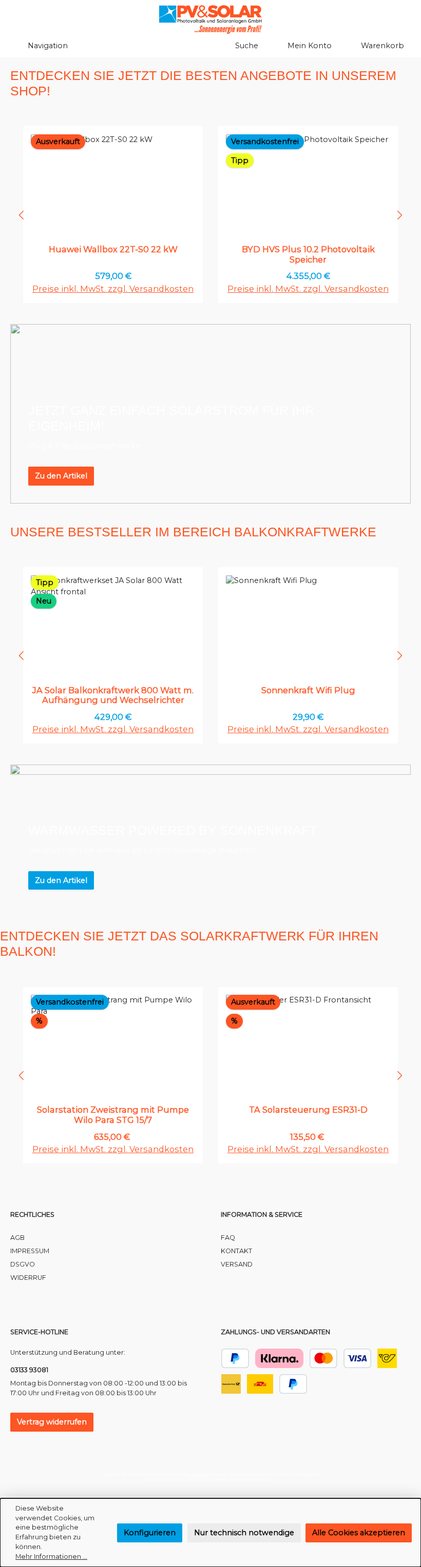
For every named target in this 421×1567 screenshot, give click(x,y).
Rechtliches (32, 1214)
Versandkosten (196, 1474)
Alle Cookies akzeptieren (358, 1532)
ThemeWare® (260, 1479)
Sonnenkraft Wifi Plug (308, 690)
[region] (210, 214)
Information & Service (261, 1214)
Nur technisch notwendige (244, 1532)
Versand (237, 1264)
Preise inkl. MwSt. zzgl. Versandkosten (113, 289)
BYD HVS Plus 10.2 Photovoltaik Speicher (308, 255)
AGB (17, 1237)
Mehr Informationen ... (51, 1556)
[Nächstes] (399, 215)
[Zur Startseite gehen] (210, 19)
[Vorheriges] (21, 215)
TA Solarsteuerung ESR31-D (308, 1110)
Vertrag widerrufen (52, 1422)
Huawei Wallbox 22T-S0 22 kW (113, 249)
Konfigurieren (150, 1532)
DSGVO (22, 1264)
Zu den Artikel (61, 475)
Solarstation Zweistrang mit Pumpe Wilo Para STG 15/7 (113, 1115)
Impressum (29, 1251)
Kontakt (236, 1251)
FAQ (228, 1237)
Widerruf (28, 1277)
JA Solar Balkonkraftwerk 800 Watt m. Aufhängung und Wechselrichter (113, 696)
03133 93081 (29, 1370)
